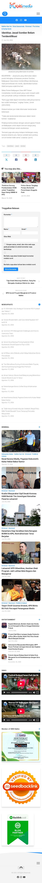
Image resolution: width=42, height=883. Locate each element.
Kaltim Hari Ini (7, 26)
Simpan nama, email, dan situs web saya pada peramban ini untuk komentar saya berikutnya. (19, 247)
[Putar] (4, 692)
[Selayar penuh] (38, 692)
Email (24, 229)
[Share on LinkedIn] (35, 157)
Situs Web (7, 236)
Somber (23, 146)
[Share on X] (6, 157)
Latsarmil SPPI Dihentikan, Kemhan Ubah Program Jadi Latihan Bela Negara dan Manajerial (20, 571)
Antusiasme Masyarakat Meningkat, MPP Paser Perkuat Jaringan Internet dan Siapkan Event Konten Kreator (24, 647)
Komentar (8, 214)
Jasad (17, 146)
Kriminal (29, 26)
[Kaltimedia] (17, 20)
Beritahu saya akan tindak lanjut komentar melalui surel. (19, 257)
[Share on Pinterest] (26, 157)
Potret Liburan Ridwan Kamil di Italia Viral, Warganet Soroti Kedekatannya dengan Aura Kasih (24, 657)
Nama (6, 229)
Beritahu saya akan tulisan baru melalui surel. (20, 264)
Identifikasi (10, 146)
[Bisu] (34, 692)
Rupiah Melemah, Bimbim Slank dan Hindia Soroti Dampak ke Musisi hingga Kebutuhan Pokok (23, 626)
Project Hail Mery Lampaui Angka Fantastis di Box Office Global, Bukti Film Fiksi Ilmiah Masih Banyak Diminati (23, 636)
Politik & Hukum (21, 603)
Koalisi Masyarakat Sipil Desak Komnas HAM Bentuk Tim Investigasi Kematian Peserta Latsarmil (19, 496)
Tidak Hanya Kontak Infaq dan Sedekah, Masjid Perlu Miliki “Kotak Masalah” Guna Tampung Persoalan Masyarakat (20, 411)
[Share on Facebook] (16, 157)
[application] (21, 684)
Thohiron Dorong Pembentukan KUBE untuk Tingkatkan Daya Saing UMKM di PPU (9, 190)
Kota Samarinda (18, 26)
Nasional (12, 491)
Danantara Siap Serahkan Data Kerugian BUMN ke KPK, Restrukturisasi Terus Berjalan (19, 533)
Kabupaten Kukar (7, 454)
